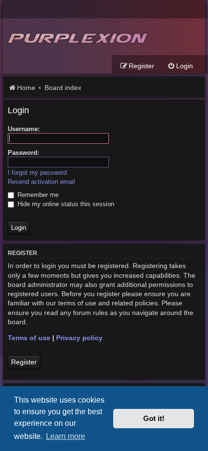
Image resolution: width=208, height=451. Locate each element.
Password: (23, 152)
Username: (24, 129)
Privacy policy (79, 338)
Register (24, 362)
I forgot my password (37, 172)
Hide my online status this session (64, 204)
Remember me (37, 194)
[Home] (76, 36)
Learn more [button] (65, 436)
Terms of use (29, 338)
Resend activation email (41, 181)
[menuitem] (180, 66)
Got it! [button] (153, 418)
